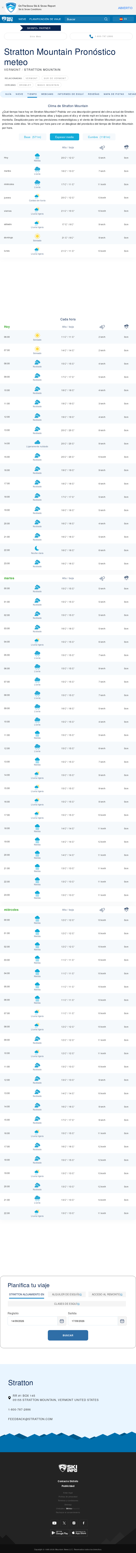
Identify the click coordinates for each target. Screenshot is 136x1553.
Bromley (25, 85)
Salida (72, 1313)
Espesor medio (64, 137)
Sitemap (68, 1504)
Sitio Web (35, 36)
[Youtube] (54, 1523)
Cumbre (99, 137)
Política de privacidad (68, 1496)
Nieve (22, 19)
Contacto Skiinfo (68, 1481)
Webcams (47, 93)
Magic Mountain (48, 85)
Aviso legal (68, 1492)
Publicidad (68, 1486)
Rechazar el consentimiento (68, 1512)
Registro (13, 1313)
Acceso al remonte (106, 1294)
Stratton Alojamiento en (26, 1294)
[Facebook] (83, 1523)
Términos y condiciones (68, 1500)
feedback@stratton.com (30, 1419)
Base (32, 137)
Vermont (32, 78)
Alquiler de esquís (65, 1294)
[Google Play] (59, 1532)
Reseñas (94, 93)
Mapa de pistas (114, 93)
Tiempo (32, 93)
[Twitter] (64, 1523)
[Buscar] (106, 19)
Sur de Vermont (55, 78)
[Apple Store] (79, 1532)
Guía (8, 93)
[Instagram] (74, 1523)
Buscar (68, 1335)
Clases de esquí (65, 1303)
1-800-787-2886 (104, 36)
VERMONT (12, 70)
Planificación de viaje (45, 19)
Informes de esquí (71, 93)
